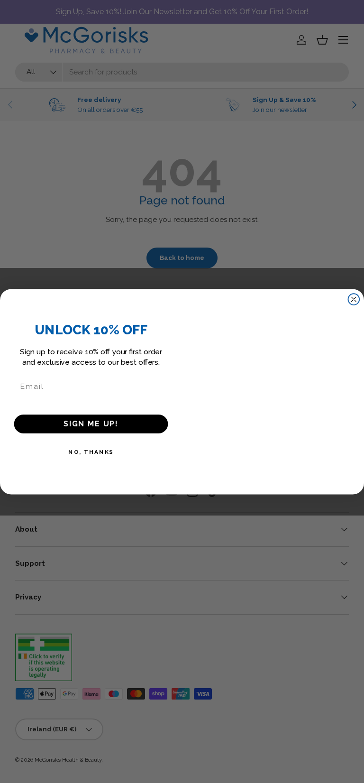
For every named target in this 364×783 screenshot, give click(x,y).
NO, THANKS (91, 452)
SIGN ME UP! (91, 423)
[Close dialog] (354, 299)
